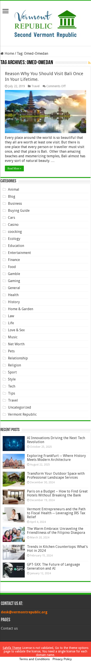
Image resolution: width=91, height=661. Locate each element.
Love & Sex (16, 330)
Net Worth (16, 344)
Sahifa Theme (12, 648)
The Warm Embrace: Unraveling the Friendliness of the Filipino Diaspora (56, 531)
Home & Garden (20, 309)
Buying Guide (19, 210)
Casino (13, 225)
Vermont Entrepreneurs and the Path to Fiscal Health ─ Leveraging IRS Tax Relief (56, 513)
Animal (13, 189)
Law (11, 316)
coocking (15, 232)
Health (13, 295)
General (14, 288)
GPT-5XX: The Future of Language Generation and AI (53, 566)
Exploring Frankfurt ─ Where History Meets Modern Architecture (56, 458)
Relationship (18, 358)
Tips (11, 393)
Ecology (14, 239)
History (14, 302)
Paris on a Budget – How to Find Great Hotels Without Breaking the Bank (57, 493)
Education (16, 246)
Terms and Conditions (34, 659)
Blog (11, 196)
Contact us (9, 628)
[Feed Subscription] (89, 63)
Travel (35, 86)
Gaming (14, 281)
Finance (14, 260)
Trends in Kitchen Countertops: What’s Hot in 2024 (57, 549)
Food (12, 267)
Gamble (14, 274)
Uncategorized (19, 407)
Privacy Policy (62, 659)
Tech (11, 386)
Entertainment (19, 253)
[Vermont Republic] (45, 22)
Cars (11, 218)
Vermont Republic (22, 414)
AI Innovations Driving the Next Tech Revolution (56, 440)
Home (9, 53)
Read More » (14, 168)
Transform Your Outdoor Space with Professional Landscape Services (56, 475)
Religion (14, 365)
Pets (11, 351)
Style (12, 379)
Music (12, 337)
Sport (12, 372)
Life (11, 323)
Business (15, 203)
